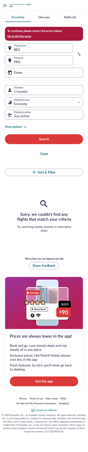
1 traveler (21, 91)
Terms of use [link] (36, 398)
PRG (17, 62)
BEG (17, 49)
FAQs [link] (63, 398)
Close (44, 154)
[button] (44, 126)
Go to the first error (19, 36)
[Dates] (44, 73)
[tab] (18, 17)
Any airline (21, 116)
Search (44, 139)
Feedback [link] (64, 403)
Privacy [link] (23, 398)
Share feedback (44, 265)
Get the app (44, 381)
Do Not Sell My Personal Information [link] (36, 403)
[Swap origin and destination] (79, 54)
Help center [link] (51, 398)
